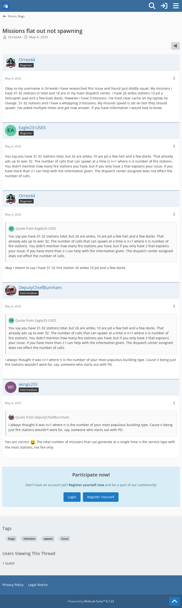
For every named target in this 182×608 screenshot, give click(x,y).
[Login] (164, 6)
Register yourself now (86, 485)
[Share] (175, 46)
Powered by (91, 601)
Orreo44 (14, 37)
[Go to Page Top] (174, 601)
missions (29, 539)
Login (72, 497)
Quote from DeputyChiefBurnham (42, 417)
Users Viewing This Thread (28, 553)
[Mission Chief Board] (5, 6)
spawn (48, 539)
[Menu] (176, 6)
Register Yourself (100, 497)
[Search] (152, 6)
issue (64, 539)
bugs (11, 539)
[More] (174, 78)
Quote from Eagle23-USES (35, 228)
